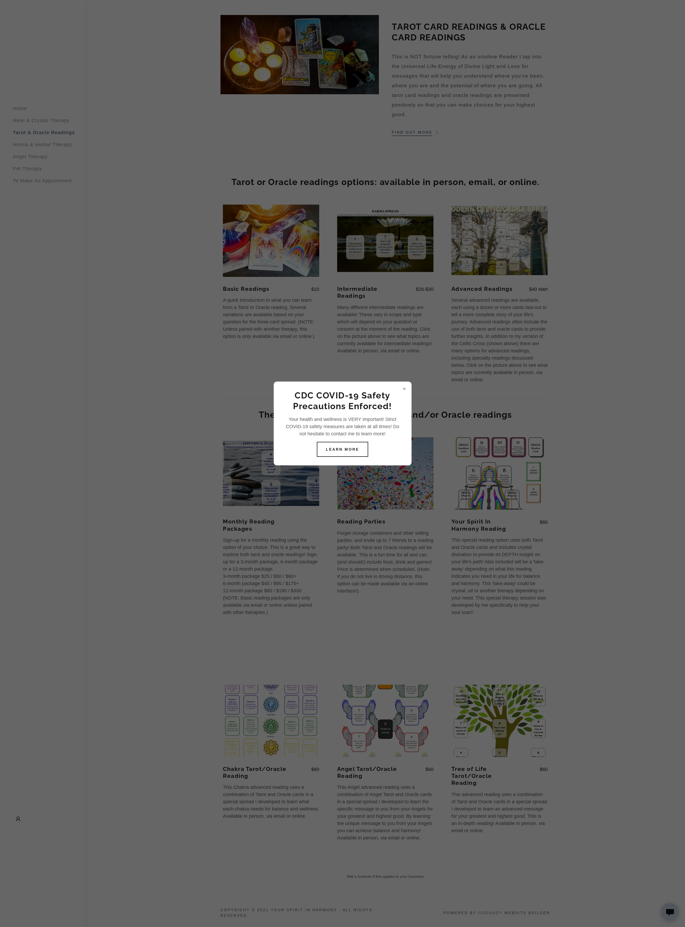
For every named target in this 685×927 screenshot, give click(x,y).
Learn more (342, 449)
